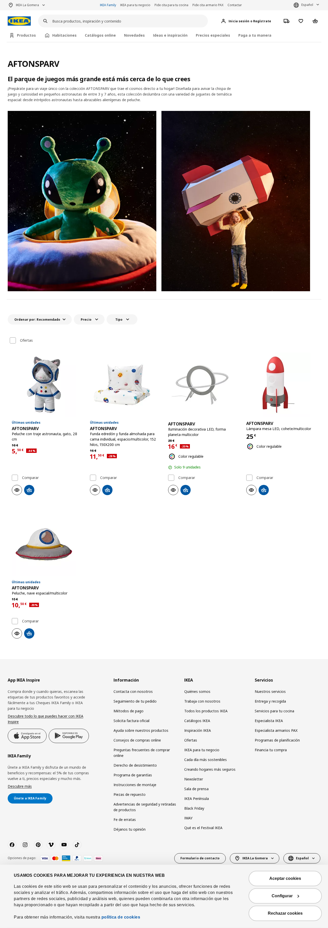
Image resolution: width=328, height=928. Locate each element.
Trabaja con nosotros (202, 701)
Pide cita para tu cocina (171, 5)
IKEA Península (196, 798)
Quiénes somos (197, 691)
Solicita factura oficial (131, 720)
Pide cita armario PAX (207, 5)
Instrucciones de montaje (135, 784)
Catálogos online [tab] (100, 35)
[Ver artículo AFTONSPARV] (47, 385)
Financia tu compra (271, 749)
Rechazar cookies (285, 913)
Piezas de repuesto (130, 794)
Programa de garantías (133, 775)
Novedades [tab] (134, 35)
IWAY (188, 818)
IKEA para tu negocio (135, 5)
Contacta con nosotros (133, 691)
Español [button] (307, 5)
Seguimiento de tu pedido (135, 701)
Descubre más (20, 786)
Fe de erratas (125, 819)
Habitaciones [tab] (64, 35)
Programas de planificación (277, 740)
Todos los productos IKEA (206, 710)
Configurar (282, 896)
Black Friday (194, 808)
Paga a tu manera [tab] (254, 35)
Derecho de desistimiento (135, 765)
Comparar (30, 477)
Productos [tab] (26, 35)
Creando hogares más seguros (209, 769)
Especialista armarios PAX (276, 730)
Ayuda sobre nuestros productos (141, 730)
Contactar (235, 5)
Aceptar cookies (285, 878)
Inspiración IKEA (197, 730)
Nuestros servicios (270, 691)
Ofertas (26, 340)
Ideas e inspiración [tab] (170, 35)
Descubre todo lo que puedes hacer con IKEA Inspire (45, 719)
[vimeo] (51, 844)
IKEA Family (108, 5)
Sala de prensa (196, 788)
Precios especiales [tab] (213, 35)
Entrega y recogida (270, 701)
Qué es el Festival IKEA (203, 827)
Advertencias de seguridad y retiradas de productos (145, 807)
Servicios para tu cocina (274, 710)
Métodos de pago (129, 710)
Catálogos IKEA (197, 720)
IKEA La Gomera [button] (27, 5)
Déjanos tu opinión (130, 829)
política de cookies (120, 917)
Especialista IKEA (269, 720)
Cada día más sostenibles (205, 759)
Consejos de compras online (137, 740)
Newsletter (193, 779)
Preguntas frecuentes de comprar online (142, 752)
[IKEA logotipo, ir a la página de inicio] (19, 21)
